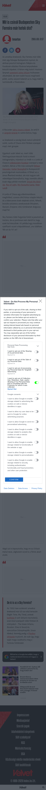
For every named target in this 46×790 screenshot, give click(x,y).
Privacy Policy (37, 488)
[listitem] (23, 346)
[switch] (37, 352)
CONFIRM (14, 480)
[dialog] (23, 395)
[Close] (41, 301)
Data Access (23, 488)
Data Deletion (9, 488)
